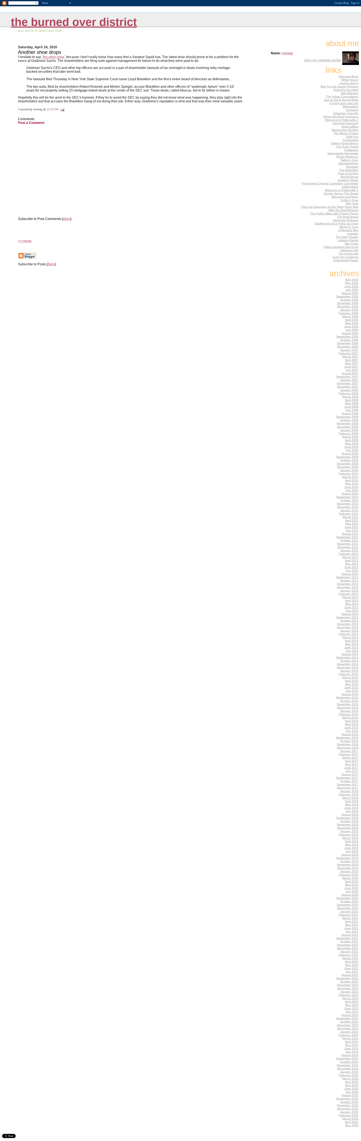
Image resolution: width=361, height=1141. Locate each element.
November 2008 (347, 423)
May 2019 (351, 844)
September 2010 (347, 497)
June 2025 (351, 1088)
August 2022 (350, 975)
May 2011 (351, 523)
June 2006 (351, 326)
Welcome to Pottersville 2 (341, 120)
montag (287, 53)
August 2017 (350, 774)
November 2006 (347, 343)
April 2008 (351, 400)
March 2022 (350, 958)
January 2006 (349, 309)
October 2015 (349, 701)
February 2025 (348, 1075)
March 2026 (350, 1118)
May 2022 (351, 965)
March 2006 (350, 316)
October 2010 (349, 500)
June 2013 (351, 607)
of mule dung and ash (343, 103)
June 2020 (351, 888)
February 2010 (348, 473)
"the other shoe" (53, 57)
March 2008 (350, 396)
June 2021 (351, 928)
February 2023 (348, 995)
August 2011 (350, 533)
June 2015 (351, 687)
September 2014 (347, 657)
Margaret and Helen (345, 196)
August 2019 (350, 854)
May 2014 (351, 644)
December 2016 (347, 747)
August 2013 (350, 614)
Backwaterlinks (348, 163)
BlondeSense (349, 176)
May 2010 (351, 483)
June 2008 (351, 406)
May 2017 (351, 764)
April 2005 (351, 279)
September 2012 (347, 577)
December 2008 (347, 426)
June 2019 (351, 848)
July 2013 (352, 610)
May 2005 (351, 283)
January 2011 (349, 510)
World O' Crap (348, 227)
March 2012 (350, 557)
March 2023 (350, 998)
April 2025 (351, 1082)
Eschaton (352, 110)
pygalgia (352, 233)
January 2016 (349, 711)
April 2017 (351, 761)
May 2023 (351, 1005)
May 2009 (351, 443)
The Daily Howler (347, 237)
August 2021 (350, 934)
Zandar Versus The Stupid (341, 193)
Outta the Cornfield (345, 89)
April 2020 (351, 881)
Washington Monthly (345, 130)
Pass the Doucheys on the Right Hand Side (329, 206)
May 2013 (351, 604)
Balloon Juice (349, 160)
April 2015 (351, 680)
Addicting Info (349, 250)
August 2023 (350, 1015)
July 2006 (352, 330)
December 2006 (347, 346)
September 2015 (347, 697)
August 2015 (350, 694)
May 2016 (351, 724)
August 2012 (350, 574)
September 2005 (347, 296)
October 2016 (349, 741)
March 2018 (350, 797)
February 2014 (348, 634)
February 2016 (348, 714)
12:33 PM (52, 109)
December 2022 (347, 988)
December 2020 (347, 908)
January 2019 (349, 831)
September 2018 (347, 818)
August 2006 (350, 333)
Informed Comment (345, 123)
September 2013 (347, 617)
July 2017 (352, 771)
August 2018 (350, 814)
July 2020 (352, 891)
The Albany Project (345, 133)
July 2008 (352, 410)
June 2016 (351, 727)
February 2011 (348, 513)
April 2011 (351, 520)
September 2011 (347, 537)
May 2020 (351, 884)
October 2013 (349, 620)
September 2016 (347, 737)
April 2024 (351, 1041)
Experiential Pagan (345, 260)
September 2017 (347, 777)
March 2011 (350, 517)
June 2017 (351, 767)
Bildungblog (350, 106)
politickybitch (350, 186)
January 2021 (349, 911)
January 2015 (349, 670)
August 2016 (350, 734)
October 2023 (349, 1021)
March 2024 (350, 1038)
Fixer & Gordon (348, 173)
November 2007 (347, 383)
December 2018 (347, 828)
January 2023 (349, 991)
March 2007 (350, 356)
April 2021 (351, 921)
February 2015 (348, 674)
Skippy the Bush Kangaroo (340, 116)
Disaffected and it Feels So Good (336, 223)
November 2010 (347, 503)
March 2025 (350, 1078)
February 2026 (348, 1115)
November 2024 (347, 1065)
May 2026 (351, 1125)
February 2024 (348, 1035)
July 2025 (352, 1092)
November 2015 (347, 704)
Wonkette (352, 166)
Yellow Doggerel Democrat (340, 247)
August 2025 (350, 1095)
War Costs (351, 243)
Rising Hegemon (347, 156)
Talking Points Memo (344, 143)
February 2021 (348, 914)
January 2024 (349, 1031)
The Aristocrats (348, 253)
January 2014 (349, 630)
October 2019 (349, 861)
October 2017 (349, 781)
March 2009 (350, 436)
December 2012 (347, 587)
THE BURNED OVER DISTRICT (74, 22)
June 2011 (351, 527)
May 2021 (351, 924)
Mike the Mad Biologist (343, 210)
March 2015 (350, 677)
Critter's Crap (349, 200)
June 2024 (351, 1048)
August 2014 (350, 654)
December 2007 (347, 386)
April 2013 (351, 600)
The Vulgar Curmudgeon (342, 96)
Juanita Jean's (348, 83)
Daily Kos (352, 136)
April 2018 (351, 801)
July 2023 (352, 1011)
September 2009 (347, 457)
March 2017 (350, 757)
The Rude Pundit (347, 146)
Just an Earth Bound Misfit (341, 100)
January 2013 (349, 590)
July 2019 (352, 851)
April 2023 (351, 1001)
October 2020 (349, 901)
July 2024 (352, 1051)
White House (349, 79)
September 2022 (347, 978)
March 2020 (350, 878)
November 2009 (347, 463)
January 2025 (349, 1072)
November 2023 (347, 1025)
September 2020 (347, 898)
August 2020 (350, 894)
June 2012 (351, 567)
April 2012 (351, 560)
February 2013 (348, 594)
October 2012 (349, 580)
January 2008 (349, 390)
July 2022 (352, 971)
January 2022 (349, 951)
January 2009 (349, 430)
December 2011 (347, 547)
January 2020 (349, 871)
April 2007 (351, 360)
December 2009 (347, 467)
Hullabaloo (351, 150)
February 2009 (348, 433)
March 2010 (350, 477)
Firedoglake (350, 140)
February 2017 (348, 754)
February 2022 (348, 955)
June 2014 (351, 647)
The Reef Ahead (347, 217)
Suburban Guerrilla (345, 113)
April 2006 (351, 319)
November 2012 (347, 584)
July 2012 (352, 570)
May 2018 (351, 804)
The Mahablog (348, 170)
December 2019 (347, 868)
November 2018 (347, 824)
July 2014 (352, 650)
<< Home (25, 241)
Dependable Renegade (343, 153)
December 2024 (347, 1068)
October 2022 (349, 981)
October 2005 (349, 299)
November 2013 (347, 624)
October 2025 (349, 1102)
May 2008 (351, 403)
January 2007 (349, 350)
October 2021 (349, 941)
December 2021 (347, 948)
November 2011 (347, 543)
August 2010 (350, 493)
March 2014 (350, 637)
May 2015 (351, 684)
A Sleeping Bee (348, 230)
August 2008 (350, 413)
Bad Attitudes (349, 93)
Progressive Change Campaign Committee (330, 183)
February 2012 (348, 553)
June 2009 (351, 447)
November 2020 (347, 904)
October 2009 (349, 460)
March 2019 (350, 838)
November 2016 (347, 744)
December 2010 (347, 507)
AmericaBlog (350, 126)
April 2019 (351, 841)
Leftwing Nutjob (348, 240)
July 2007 (352, 370)
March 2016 (350, 717)
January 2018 (349, 791)
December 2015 (347, 707)
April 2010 (351, 480)
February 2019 (348, 834)
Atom (66, 219)
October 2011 (349, 540)
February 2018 (348, 794)
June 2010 (351, 487)
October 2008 (349, 420)
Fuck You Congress (345, 257)
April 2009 (351, 440)
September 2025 (347, 1098)
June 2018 (351, 807)
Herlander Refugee (345, 220)
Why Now (352, 203)
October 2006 (349, 340)
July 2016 (352, 731)
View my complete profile (322, 60)
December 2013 (347, 627)
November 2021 (347, 945)
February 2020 (348, 874)
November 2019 (347, 864)
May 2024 (351, 1045)
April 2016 (351, 721)
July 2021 (352, 931)
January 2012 (349, 550)
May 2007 (351, 363)
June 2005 (351, 286)
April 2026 (351, 1122)
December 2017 (347, 787)
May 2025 (351, 1085)
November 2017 (347, 784)
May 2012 (351, 563)
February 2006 (348, 313)
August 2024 (350, 1055)
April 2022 (351, 961)
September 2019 (347, 858)
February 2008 (348, 393)
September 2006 (347, 336)
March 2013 (350, 597)
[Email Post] (61, 109)
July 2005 (352, 289)
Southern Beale (348, 180)
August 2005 (350, 293)
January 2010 (349, 470)
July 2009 (352, 450)
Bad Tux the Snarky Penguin (339, 86)
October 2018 (349, 821)
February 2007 (348, 353)
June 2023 (351, 1008)
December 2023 (347, 1028)
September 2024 (347, 1058)
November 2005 (347, 303)
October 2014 (349, 660)
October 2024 (349, 1061)
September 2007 (347, 376)
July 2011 (352, 530)
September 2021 (347, 938)
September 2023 (347, 1018)
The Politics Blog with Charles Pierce (334, 213)
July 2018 (352, 811)
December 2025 (347, 1108)
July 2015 (352, 690)
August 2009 (350, 453)
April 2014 (351, 640)
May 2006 (351, 323)
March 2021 (350, 918)
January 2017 (349, 751)
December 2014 (347, 667)
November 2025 (347, 1105)
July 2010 (352, 490)
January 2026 (349, 1112)
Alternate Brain (348, 76)
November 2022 (347, 985)
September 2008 (347, 416)
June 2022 (351, 968)
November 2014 (347, 664)
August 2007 (350, 373)
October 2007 (349, 380)
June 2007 (351, 366)
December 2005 (347, 306)
